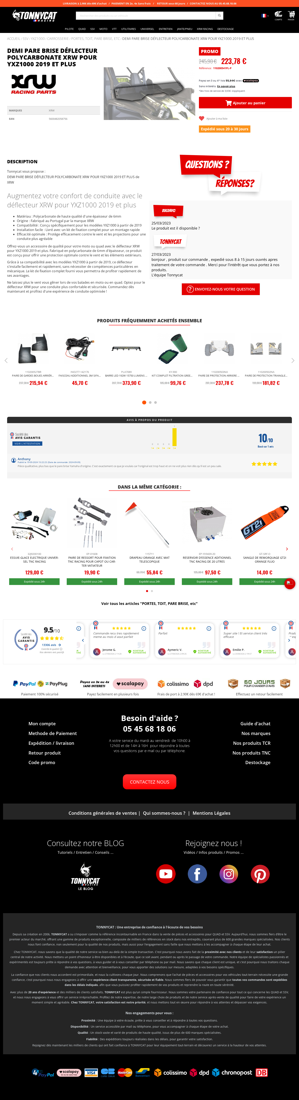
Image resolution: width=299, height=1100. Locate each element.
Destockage (258, 762)
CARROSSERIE (58, 38)
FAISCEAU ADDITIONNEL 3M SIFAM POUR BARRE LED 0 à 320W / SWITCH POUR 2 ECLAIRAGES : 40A (80, 375)
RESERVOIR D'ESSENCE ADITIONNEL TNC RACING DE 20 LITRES (207, 560)
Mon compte (42, 723)
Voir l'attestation (27, 443)
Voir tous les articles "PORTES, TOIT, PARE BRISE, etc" (149, 603)
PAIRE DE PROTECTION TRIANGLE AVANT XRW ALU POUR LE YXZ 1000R (266, 375)
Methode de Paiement (52, 733)
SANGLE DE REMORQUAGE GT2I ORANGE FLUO (264, 560)
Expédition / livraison (51, 743)
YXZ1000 (38, 38)
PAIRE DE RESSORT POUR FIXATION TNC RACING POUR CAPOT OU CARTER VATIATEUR (92, 561)
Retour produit (44, 753)
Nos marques (256, 733)
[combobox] (149, 16)
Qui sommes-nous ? (164, 813)
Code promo (41, 762)
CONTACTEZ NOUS (149, 782)
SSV (25, 38)
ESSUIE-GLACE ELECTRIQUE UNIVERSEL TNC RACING (34, 560)
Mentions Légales (211, 813)
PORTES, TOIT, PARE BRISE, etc (95, 38)
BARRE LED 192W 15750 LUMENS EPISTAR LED (126, 375)
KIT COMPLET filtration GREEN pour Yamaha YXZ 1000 (173, 375)
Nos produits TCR (252, 743)
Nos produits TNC (251, 753)
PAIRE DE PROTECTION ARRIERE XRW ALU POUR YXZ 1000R (219, 375)
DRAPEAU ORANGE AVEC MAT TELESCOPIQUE (150, 560)
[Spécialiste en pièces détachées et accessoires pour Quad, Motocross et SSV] (34, 15)
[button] (108, 93)
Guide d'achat (255, 723)
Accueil (13, 38)
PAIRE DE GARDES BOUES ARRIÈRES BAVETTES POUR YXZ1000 (33, 375)
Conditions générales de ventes (103, 813)
